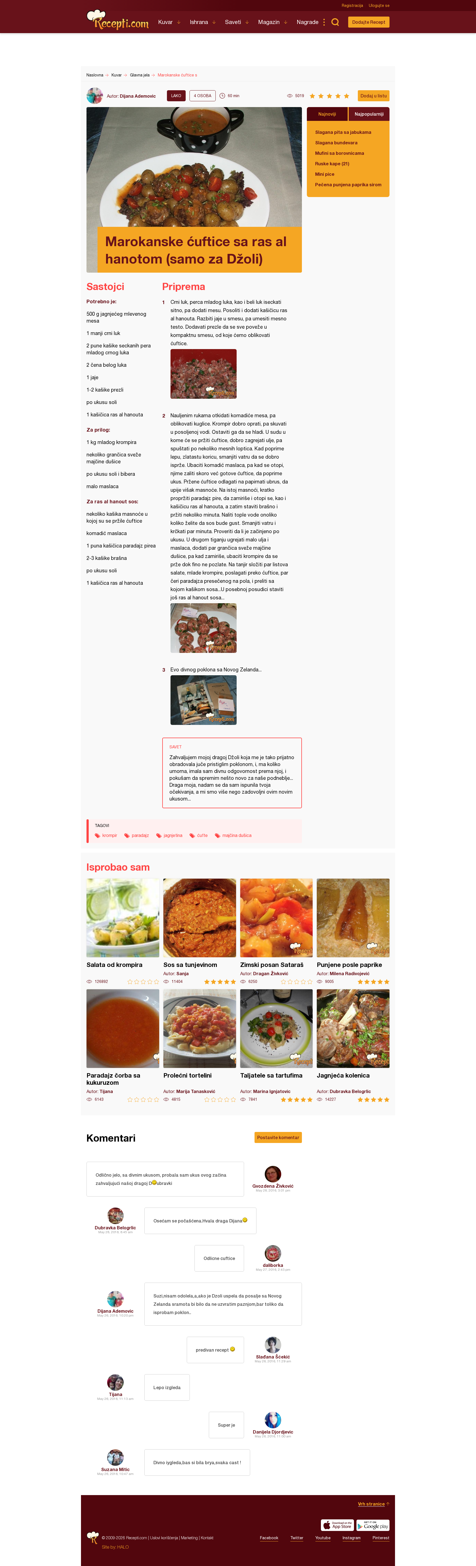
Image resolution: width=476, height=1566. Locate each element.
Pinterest (381, 1538)
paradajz (140, 835)
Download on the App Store (337, 1525)
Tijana (115, 1394)
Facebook (269, 1538)
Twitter (296, 1538)
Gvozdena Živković (273, 1186)
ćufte (202, 835)
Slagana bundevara (336, 142)
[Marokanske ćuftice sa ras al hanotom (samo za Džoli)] (229, 374)
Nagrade (307, 22)
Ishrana (199, 22)
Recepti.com (118, 20)
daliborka (273, 1265)
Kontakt (207, 1537)
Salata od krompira (122, 931)
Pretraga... (335, 22)
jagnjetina (173, 835)
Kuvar (165, 22)
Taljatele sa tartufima (276, 1045)
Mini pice (324, 174)
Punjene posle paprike (353, 931)
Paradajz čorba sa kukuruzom (122, 1045)
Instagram (352, 1538)
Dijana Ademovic (138, 96)
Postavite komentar (278, 1137)
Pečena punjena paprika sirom (348, 184)
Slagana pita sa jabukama (343, 132)
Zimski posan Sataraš (276, 931)
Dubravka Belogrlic (115, 1227)
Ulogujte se (379, 5)
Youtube (323, 1538)
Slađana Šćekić (273, 1356)
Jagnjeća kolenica (353, 1045)
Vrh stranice (371, 1503)
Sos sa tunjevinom (199, 931)
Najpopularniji (369, 113)
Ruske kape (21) (332, 163)
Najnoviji (327, 113)
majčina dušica (237, 835)
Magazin (269, 22)
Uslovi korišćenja (164, 1537)
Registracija (352, 5)
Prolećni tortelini (199, 1045)
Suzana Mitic (115, 1469)
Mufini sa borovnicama (339, 153)
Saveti (233, 22)
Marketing (189, 1537)
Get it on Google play (373, 1525)
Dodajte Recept (368, 22)
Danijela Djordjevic (273, 1431)
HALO (123, 1546)
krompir (109, 835)
